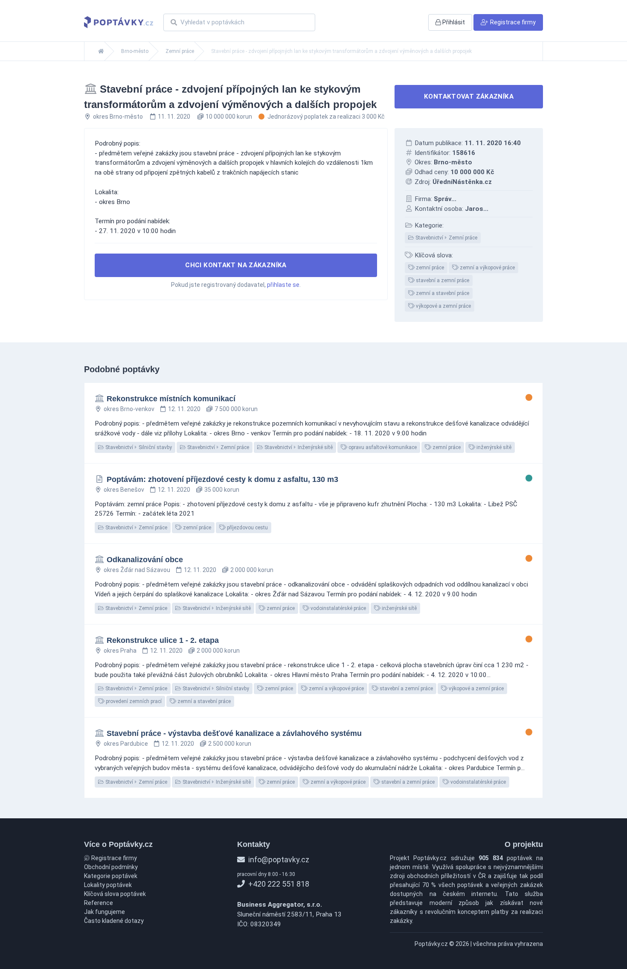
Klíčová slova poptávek (115, 893)
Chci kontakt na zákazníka (236, 265)
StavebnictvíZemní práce (445, 238)
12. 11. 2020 (184, 409)
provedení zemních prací (133, 701)
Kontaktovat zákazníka (469, 96)
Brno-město (134, 51)
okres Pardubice (126, 743)
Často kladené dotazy (114, 920)
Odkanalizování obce (145, 559)
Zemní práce (179, 51)
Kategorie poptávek (110, 876)
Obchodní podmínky (111, 867)
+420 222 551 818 (278, 883)
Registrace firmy (113, 858)
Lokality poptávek (108, 884)
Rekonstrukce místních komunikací (171, 398)
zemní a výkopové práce (487, 268)
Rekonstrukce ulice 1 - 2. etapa (163, 640)
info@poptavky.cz (278, 859)
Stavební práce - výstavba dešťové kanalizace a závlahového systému (234, 733)
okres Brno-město (118, 116)
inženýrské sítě (493, 447)
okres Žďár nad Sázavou (137, 569)
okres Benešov (124, 489)
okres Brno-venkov (129, 409)
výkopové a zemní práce (443, 306)
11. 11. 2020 (174, 116)
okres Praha (120, 650)
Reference (98, 902)
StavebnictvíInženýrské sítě (298, 447)
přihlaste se (283, 284)
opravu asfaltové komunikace (382, 447)
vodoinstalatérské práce (337, 608)
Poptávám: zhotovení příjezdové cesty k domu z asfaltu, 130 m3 (222, 479)
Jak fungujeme (104, 911)
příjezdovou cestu (247, 528)
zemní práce (429, 268)
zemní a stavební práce (442, 293)
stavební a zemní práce (442, 280)
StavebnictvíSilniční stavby (138, 447)
